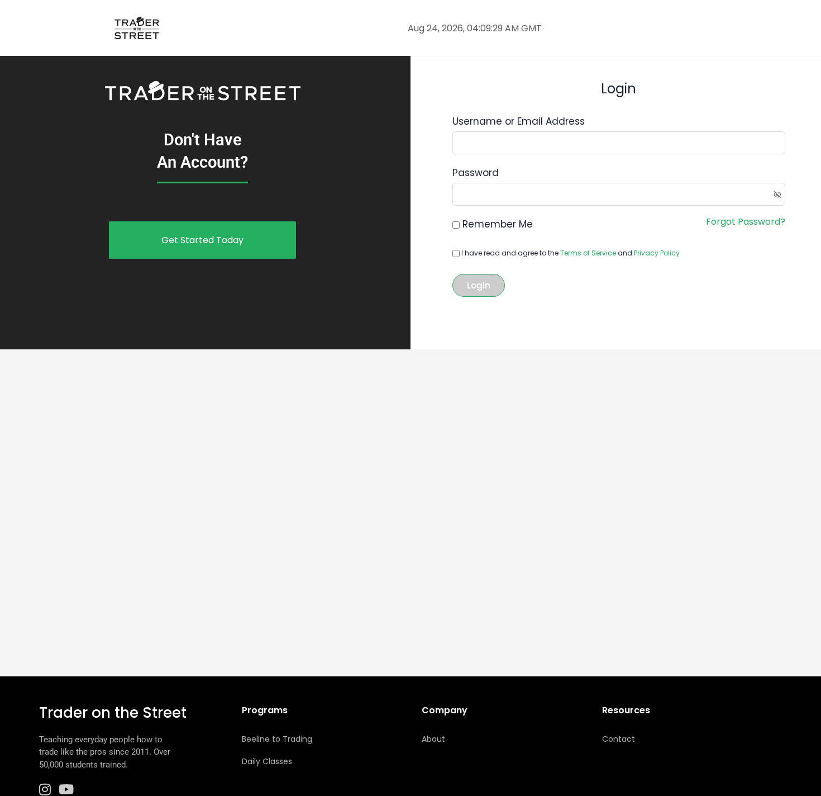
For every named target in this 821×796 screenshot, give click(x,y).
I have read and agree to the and (570, 253)
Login (478, 285)
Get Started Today (202, 240)
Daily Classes (267, 761)
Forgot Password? (745, 221)
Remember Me (497, 224)
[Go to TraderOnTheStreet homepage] (137, 27)
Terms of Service (588, 253)
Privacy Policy (657, 253)
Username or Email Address (518, 121)
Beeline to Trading (277, 739)
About (433, 739)
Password (475, 172)
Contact (618, 739)
